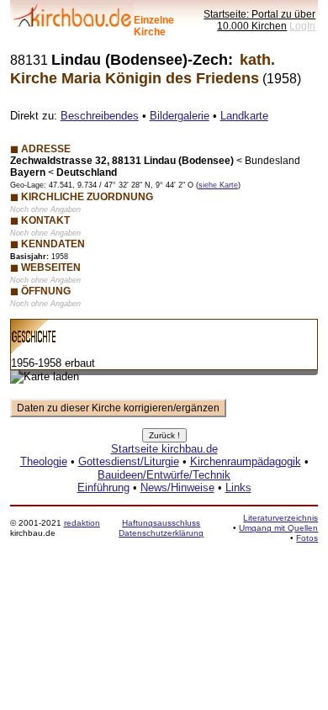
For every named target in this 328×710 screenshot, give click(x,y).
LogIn (302, 25)
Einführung (103, 487)
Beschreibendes (100, 115)
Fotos (307, 538)
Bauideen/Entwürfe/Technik (164, 475)
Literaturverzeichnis (280, 517)
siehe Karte (218, 185)
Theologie (43, 461)
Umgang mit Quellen (278, 527)
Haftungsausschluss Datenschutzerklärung (161, 528)
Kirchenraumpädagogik (245, 461)
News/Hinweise (177, 487)
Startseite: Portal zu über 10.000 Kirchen (259, 19)
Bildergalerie (179, 115)
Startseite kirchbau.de (164, 448)
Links (238, 487)
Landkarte (244, 115)
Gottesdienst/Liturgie (128, 461)
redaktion (82, 522)
